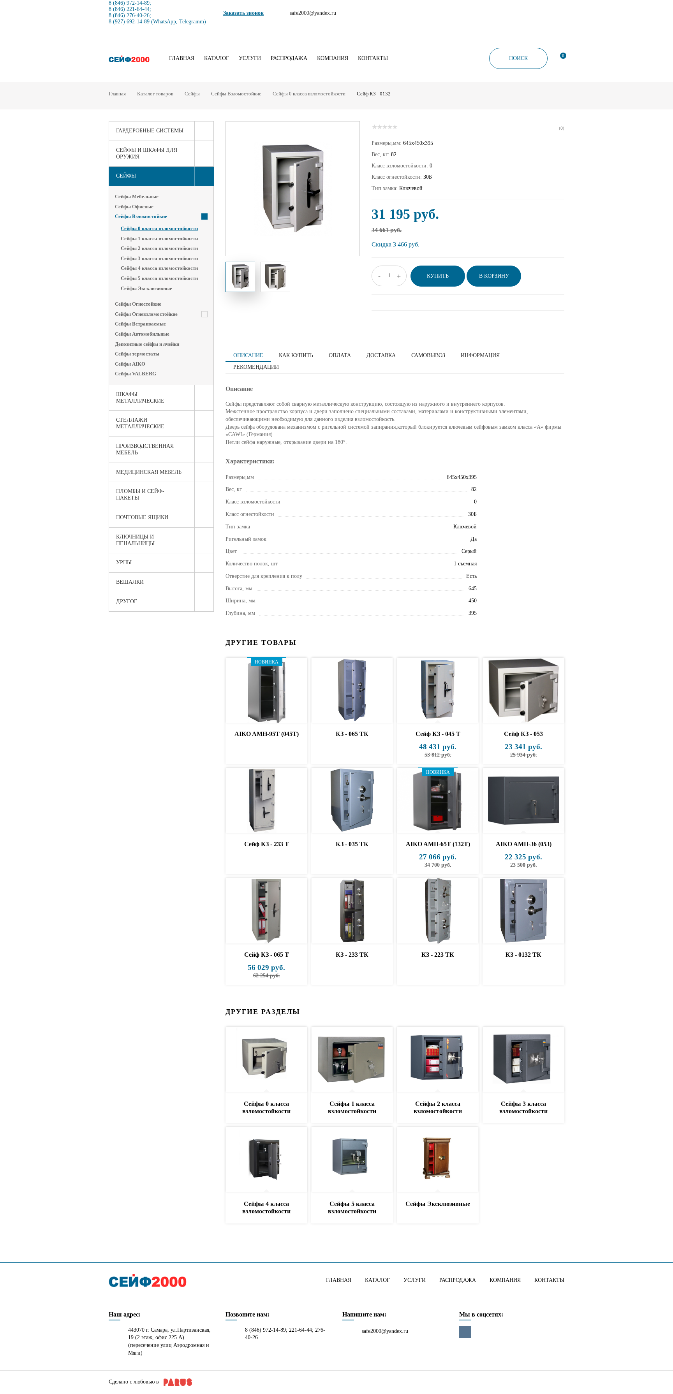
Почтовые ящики (142, 517)
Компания (332, 58)
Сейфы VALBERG (135, 374)
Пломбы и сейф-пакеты (140, 494)
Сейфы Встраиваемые (140, 324)
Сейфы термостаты (137, 354)
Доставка (381, 355)
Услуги (250, 58)
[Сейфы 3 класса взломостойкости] (523, 1060)
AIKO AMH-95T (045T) (266, 733)
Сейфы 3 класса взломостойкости (159, 258)
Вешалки (130, 582)
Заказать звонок (243, 13)
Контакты (373, 58)
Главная (181, 58)
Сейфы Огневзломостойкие (146, 314)
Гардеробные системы (149, 131)
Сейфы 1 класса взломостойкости (159, 238)
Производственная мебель (145, 449)
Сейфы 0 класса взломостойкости (309, 93)
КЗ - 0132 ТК (523, 954)
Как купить (296, 355)
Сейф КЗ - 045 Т (438, 733)
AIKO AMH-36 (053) (523, 844)
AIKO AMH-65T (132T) (438, 844)
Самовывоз (428, 355)
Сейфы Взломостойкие (236, 93)
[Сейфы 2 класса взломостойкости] (437, 1060)
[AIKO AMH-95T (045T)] (266, 690)
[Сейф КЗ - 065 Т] (266, 911)
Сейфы (192, 93)
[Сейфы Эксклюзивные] (437, 1160)
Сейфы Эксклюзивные (146, 288)
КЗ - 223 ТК (437, 954)
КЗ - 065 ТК (352, 733)
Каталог (216, 58)
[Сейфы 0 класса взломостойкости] (266, 1060)
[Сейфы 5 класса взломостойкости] (352, 1160)
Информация (480, 355)
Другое (126, 601)
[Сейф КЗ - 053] (523, 690)
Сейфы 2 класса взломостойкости (159, 248)
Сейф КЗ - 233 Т (266, 844)
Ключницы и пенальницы (135, 540)
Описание (248, 355)
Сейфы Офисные (134, 206)
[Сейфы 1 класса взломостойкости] (352, 1060)
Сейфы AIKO (130, 364)
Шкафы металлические (140, 397)
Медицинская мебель (148, 472)
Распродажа (289, 58)
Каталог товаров (155, 93)
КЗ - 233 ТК (352, 954)
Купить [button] (438, 276)
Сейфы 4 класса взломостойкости (159, 268)
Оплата (340, 355)
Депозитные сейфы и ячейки (147, 344)
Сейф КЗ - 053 (523, 733)
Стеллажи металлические (140, 423)
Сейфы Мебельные (137, 196)
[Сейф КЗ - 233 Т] (266, 801)
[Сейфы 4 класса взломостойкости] (266, 1160)
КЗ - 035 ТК (352, 844)
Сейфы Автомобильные (142, 334)
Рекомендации (256, 367)
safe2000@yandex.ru (385, 1331)
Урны (124, 562)
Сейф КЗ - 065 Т (266, 954)
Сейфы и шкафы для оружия (146, 153)
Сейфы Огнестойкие (138, 304)
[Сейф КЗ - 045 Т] (437, 690)
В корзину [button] (494, 276)
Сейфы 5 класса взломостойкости (159, 278)
